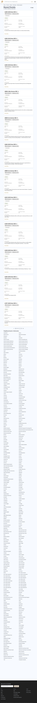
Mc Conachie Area (7, 521)
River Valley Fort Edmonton (23, 574)
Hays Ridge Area (6, 467)
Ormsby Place (6, 546)
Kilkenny (20, 490)
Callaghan (5, 385)
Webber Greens (21, 636)
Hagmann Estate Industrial (8, 464)
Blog (1, 692)
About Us (2, 695)
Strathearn (5, 618)
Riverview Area (6, 590)
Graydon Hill (6, 459)
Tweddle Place (21, 631)
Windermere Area (21, 653)
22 (21, 328)
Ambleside (20, 337)
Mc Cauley (20, 520)
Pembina (5, 556)
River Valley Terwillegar (22, 584)
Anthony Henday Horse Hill (23, 342)
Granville (20, 457)
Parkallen (20, 551)
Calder (20, 382)
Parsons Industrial (6, 554)
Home (2, 690)
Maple (5, 513)
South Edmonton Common (8, 608)
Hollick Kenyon (6, 475)
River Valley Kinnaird (7, 579)
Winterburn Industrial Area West (9, 656)
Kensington (20, 487)
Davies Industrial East (22, 411)
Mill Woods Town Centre (23, 533)
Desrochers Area (6, 418)
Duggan (20, 421)
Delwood (20, 416)
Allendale (5, 337)
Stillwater (20, 613)
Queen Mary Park (6, 564)
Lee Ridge (20, 503)
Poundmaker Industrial (22, 559)
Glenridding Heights (7, 452)
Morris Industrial (6, 539)
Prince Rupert (21, 561)
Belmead (5, 364)
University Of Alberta (22, 633)
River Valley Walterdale (22, 585)
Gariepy (20, 446)
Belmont (20, 364)
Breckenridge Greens (7, 377)
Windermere (6, 653)
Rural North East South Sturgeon (24, 597)
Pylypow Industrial (6, 562)
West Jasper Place (7, 641)
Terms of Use (28, 690)
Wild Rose (5, 651)
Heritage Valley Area (22, 469)
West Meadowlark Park (22, 641)
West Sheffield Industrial (7, 643)
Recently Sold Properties (18, 697)
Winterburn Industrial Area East (24, 654)
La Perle (20, 497)
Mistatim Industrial (6, 536)
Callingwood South (7, 387)
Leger (4, 505)
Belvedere (5, 365)
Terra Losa (5, 625)
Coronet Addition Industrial (8, 403)
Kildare (5, 490)
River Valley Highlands (22, 577)
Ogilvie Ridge (21, 543)
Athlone (5, 354)
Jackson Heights (6, 482)
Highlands (20, 472)
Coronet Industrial (21, 403)
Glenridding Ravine (22, 452)
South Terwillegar (21, 608)
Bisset (20, 367)
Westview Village (6, 646)
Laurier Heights (6, 503)
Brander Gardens (21, 375)
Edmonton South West (7, 433)
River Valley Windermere (23, 587)
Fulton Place (6, 444)
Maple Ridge (21, 513)
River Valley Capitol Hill (7, 574)
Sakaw (5, 600)
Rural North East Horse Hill (8, 597)
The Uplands (21, 628)
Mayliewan (20, 518)
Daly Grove (5, 411)
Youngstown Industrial (22, 659)
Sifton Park (20, 605)
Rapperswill (5, 567)
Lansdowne (5, 500)
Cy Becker (20, 410)
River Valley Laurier (22, 579)
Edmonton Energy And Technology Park (25, 428)
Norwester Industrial (7, 543)
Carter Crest (21, 393)
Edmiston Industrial (7, 428)
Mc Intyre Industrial (22, 521)
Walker (5, 636)
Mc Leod (20, 523)
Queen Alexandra (21, 562)
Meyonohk (20, 528)
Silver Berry (5, 607)
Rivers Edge (21, 589)
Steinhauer (20, 612)
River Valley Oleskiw (7, 582)
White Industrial (6, 648)
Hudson (20, 477)
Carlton (5, 393)
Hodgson (20, 474)
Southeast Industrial (7, 610)
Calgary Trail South (22, 383)
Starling (5, 612)
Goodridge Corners (7, 456)
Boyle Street (6, 375)
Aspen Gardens (6, 352)
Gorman (20, 456)
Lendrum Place (21, 505)
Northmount (21, 541)
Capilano (20, 390)
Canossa (5, 390)
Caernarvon (5, 382)
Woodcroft (20, 656)
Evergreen (5, 441)
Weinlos (20, 638)
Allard (20, 336)
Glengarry (5, 451)
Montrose (5, 538)
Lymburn (5, 508)
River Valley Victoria (7, 585)
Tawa (19, 623)
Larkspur (20, 500)
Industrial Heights (6, 480)
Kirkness (20, 495)
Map (6, 44)
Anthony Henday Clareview (23, 341)
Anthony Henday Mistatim (23, 344)
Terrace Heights (21, 625)
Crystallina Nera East (7, 408)
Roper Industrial (21, 590)
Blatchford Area (21, 370)
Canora (20, 388)
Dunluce (5, 423)
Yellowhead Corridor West (23, 658)
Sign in (32, 1)
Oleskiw (5, 544)
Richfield (5, 569)
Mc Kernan (5, 523)
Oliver (20, 544)
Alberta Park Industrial (22, 334)
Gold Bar (20, 454)
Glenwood (5, 454)
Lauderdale (5, 502)
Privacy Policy (28, 692)
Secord (20, 602)
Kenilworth (20, 485)
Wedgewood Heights (7, 638)
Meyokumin (5, 528)
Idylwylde (20, 479)
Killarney (5, 492)
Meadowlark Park (6, 526)
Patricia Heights (21, 554)
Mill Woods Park (6, 533)
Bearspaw (20, 359)
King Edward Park (22, 492)
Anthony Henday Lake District (8, 344)
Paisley (20, 549)
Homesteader (6, 477)
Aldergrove (5, 336)
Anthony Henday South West (8, 349)
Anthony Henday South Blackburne (9, 347)
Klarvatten (5, 497)
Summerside (21, 620)
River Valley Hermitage (7, 577)
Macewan (5, 510)
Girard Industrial (6, 449)
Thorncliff (5, 630)
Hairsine (20, 464)
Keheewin (5, 485)
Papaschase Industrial (7, 551)
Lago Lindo (5, 498)
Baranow (5, 357)
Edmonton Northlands (7, 429)
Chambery (5, 398)
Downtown (5, 421)
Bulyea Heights (21, 380)
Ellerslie (5, 434)
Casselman (20, 395)
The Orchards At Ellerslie (8, 628)
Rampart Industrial (6, 566)
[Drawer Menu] (35, 2)
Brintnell (20, 377)
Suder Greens (21, 618)
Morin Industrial (21, 538)
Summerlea (5, 620)
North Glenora (6, 541)
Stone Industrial (6, 615)
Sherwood (5, 605)
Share (32, 7)
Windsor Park (6, 654)
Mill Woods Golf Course (22, 531)
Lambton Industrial (22, 498)
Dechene (20, 413)
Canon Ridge (6, 388)
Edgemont (20, 426)
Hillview (5, 474)
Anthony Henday (6, 339)
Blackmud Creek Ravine (7, 370)
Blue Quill (5, 372)
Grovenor (5, 462)
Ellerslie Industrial (22, 434)
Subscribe (16, 686)
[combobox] (17, 2)
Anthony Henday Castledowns (8, 341)
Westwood (20, 646)
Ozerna (5, 549)
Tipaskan (20, 630)
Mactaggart (20, 510)
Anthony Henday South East (23, 347)
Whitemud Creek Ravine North (24, 648)
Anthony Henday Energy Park (8, 342)
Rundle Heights (21, 595)
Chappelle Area (21, 398)
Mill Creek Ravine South (7, 531)
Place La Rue (21, 556)
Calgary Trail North (7, 383)
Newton (20, 539)
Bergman (20, 365)
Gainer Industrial (6, 446)
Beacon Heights (6, 359)
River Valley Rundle (7, 584)
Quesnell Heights (21, 564)
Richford (20, 569)
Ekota (20, 433)
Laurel (20, 502)
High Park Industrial (7, 472)
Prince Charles (6, 561)
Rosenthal (20, 592)
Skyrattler (20, 607)
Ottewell (20, 546)
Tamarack (5, 623)
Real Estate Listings (17, 692)
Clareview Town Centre (22, 400)
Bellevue (20, 362)
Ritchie (5, 572)
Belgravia (20, 360)
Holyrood (20, 475)
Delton (5, 416)
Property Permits (16, 695)
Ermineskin (5, 439)
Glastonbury (21, 449)
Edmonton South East (22, 431)
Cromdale (20, 406)
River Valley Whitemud (7, 587)
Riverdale (5, 589)
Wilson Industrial (21, 651)
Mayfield (5, 518)
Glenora (20, 451)
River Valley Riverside (22, 582)
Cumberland (6, 410)
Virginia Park (21, 635)
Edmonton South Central (8, 431)
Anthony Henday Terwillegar (23, 349)
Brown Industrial (6, 380)
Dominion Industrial (22, 418)
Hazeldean (20, 467)
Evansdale (20, 439)
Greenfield (20, 459)
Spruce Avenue (21, 610)
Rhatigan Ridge (21, 567)
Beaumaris (5, 360)
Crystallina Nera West (22, 408)
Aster (19, 352)
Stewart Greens (6, 613)
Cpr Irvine (5, 405)
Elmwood (5, 436)
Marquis (20, 515)
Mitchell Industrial (21, 536)
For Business (3, 697)
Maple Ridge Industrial (7, 515)
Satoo (20, 600)
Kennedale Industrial (7, 487)
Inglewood (20, 480)
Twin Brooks (6, 633)
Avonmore (20, 354)
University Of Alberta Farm (8, 635)
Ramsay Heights (21, 566)
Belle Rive (5, 362)
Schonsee (5, 602)
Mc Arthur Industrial (7, 520)
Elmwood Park (21, 436)
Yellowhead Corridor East (8, 658)
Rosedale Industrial (7, 592)
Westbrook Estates (22, 643)
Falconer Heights (21, 441)
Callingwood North (22, 385)
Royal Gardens (6, 595)
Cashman (5, 395)
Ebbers (5, 426)
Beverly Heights (6, 367)
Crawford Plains (21, 405)
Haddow (20, 462)
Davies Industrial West (7, 413)
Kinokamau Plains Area (7, 495)
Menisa (20, 526)
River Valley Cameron (22, 572)
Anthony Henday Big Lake (23, 339)
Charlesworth (6, 400)
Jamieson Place (21, 482)
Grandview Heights (7, 457)
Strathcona (20, 615)
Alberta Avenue (6, 334)
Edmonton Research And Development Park (26, 429)
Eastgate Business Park (22, 423)
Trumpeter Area (6, 631)
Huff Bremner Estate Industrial (8, 479)
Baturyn (20, 357)
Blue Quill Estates (22, 372)
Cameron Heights (21, 387)
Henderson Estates (7, 469)
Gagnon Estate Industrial (23, 444)
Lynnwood (20, 508)
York (4, 659)
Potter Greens (6, 559)
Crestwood (5, 406)
